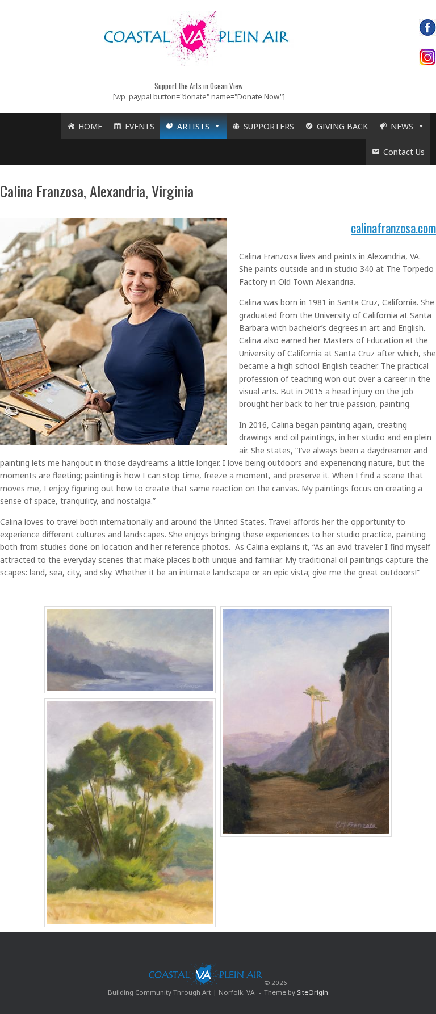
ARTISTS (193, 126)
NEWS (402, 126)
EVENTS (139, 126)
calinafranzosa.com (393, 227)
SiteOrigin (312, 992)
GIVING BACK (342, 126)
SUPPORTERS (269, 126)
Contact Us (404, 151)
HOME (90, 126)
